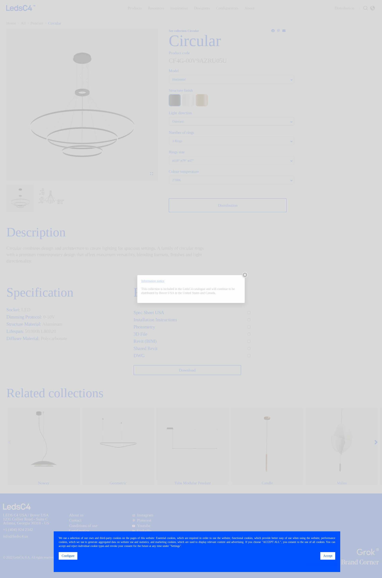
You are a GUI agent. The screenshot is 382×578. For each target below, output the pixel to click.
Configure (68, 555)
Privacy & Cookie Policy (321, 563)
